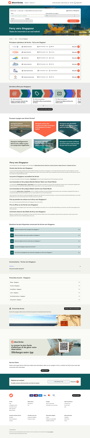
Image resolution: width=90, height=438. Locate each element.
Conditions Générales (50, 420)
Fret (28, 405)
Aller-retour (14, 10)
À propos (11, 420)
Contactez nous (67, 403)
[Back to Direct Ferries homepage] (15, 2)
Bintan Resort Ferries (39, 165)
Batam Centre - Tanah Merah (23, 191)
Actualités (11, 417)
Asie (16, 38)
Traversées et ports (13, 406)
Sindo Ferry (47, 165)
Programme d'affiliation (32, 417)
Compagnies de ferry (13, 405)
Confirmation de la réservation (51, 405)
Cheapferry (66, 417)
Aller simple (21, 10)
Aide (65, 406)
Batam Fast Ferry (62, 165)
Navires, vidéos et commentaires (72, 308)
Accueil (10, 38)
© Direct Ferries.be (12, 429)
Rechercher (73, 21)
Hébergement (30, 403)
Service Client (67, 405)
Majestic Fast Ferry (72, 165)
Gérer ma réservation (50, 403)
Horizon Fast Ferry (54, 165)
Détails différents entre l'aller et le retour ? (34, 10)
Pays (10, 403)
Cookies (47, 417)
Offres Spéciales (12, 408)
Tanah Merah (33, 179)
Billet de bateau (12, 410)
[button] (45, 230)
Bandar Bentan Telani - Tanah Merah (25, 184)
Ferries (65, 420)
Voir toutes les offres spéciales (45, 109)
